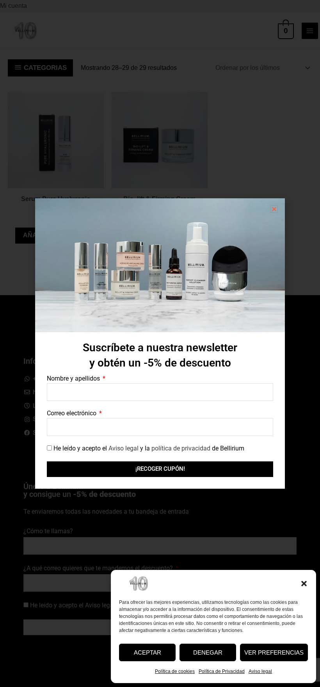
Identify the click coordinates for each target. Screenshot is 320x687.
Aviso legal (260, 671)
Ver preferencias (274, 652)
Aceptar (147, 652)
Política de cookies (175, 671)
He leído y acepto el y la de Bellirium (148, 448)
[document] (160, 343)
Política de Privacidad (222, 671)
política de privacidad (180, 448)
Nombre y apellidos (74, 378)
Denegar (207, 652)
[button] (304, 583)
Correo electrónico (72, 413)
